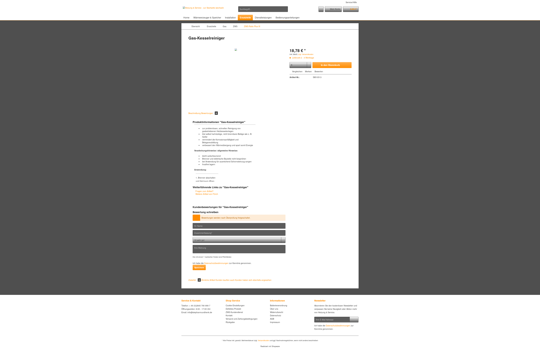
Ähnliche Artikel (208, 280)
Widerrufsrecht (276, 312)
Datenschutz (275, 315)
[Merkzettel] (321, 9)
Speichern (199, 267)
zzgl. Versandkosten (305, 54)
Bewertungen (209, 113)
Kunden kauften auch (225, 280)
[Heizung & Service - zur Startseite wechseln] (203, 9)
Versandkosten (263, 340)
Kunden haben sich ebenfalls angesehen (253, 280)
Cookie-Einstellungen (235, 305)
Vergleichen (297, 71)
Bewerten (318, 71)
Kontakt (229, 315)
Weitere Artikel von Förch (206, 194)
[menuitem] (263, 10)
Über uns (274, 308)
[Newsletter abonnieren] (354, 319)
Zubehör (194, 280)
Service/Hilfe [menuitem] (351, 2)
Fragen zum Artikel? (204, 191)
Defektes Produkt (233, 308)
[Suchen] (285, 9)
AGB (272, 318)
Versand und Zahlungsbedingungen (241, 318)
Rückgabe (230, 322)
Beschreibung (194, 113)
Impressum (275, 322)
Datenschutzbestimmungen (216, 263)
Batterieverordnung (278, 305)
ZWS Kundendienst (234, 312)
